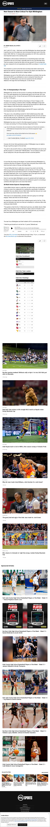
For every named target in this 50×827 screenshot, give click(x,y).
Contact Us (25, 806)
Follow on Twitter (25, 811)
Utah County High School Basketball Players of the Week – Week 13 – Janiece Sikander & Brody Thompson (24, 665)
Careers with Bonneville (25, 807)
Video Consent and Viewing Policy (21, 821)
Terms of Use (28, 819)
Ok (48, 813)
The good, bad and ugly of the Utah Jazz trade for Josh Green (21, 517)
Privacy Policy (34, 819)
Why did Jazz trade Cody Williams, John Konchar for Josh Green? (22, 482)
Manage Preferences (12, 824)
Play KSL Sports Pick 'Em (27, 8)
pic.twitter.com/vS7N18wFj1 (14, 135)
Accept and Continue (22, 824)
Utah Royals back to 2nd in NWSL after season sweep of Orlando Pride (24, 446)
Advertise (25, 804)
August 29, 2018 (29, 138)
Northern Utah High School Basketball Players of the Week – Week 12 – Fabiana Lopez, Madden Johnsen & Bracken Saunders (24, 731)
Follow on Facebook (25, 809)
